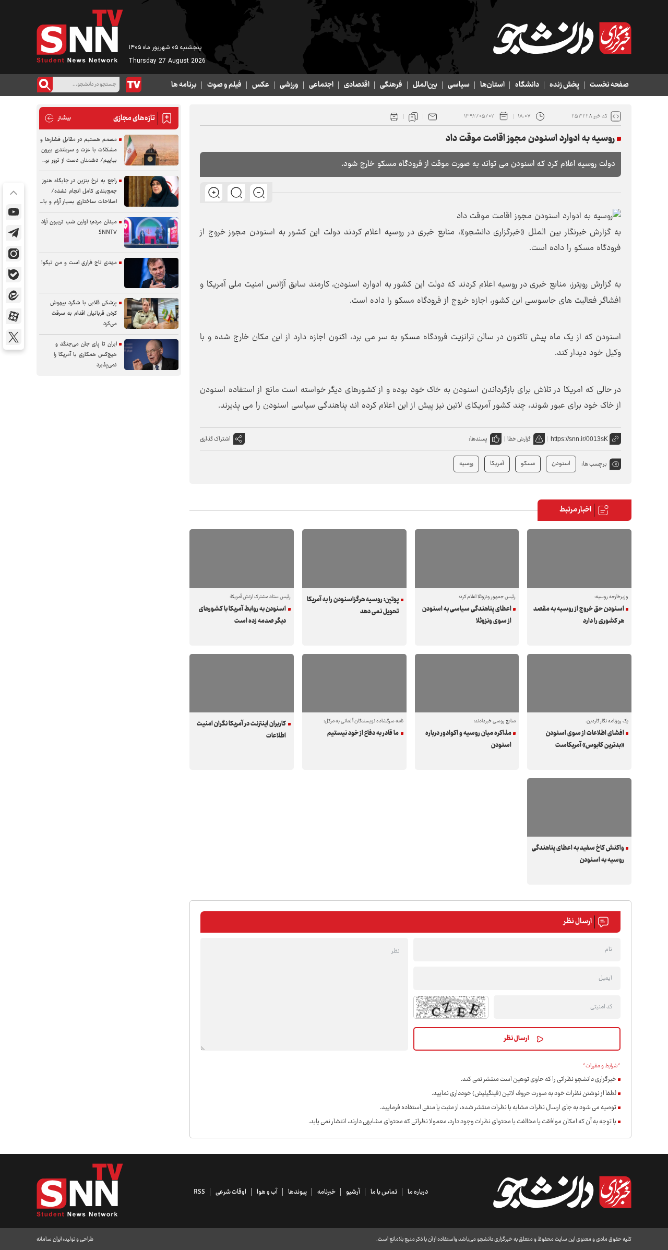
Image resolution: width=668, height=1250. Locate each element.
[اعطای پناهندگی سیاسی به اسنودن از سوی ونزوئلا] (467, 558)
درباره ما (418, 1192)
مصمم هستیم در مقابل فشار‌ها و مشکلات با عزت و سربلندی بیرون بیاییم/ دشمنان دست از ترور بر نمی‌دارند (78, 150)
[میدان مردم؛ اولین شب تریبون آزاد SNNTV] (151, 232)
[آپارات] (13, 316)
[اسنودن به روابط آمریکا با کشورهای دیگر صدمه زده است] (241, 558)
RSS (199, 1192)
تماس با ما (384, 1192)
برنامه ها (184, 85)
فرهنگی (391, 85)
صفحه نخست (609, 85)
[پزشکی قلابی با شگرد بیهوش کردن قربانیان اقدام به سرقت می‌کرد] (151, 313)
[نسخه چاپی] (394, 116)
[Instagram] (13, 253)
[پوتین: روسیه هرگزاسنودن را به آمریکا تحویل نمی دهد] (354, 558)
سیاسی (459, 85)
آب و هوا (267, 1192)
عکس (260, 85)
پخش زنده (564, 85)
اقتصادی (356, 85)
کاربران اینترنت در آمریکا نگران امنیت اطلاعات (241, 730)
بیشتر (57, 118)
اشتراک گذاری (215, 439)
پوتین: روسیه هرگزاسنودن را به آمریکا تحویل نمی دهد (353, 605)
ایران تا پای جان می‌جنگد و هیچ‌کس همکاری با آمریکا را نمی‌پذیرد (85, 354)
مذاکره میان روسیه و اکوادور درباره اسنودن (468, 739)
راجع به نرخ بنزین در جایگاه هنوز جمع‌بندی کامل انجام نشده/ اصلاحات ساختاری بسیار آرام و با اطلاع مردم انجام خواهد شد (79, 191)
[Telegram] (13, 233)
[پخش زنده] (133, 84)
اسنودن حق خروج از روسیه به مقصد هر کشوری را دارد (578, 615)
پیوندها (297, 1192)
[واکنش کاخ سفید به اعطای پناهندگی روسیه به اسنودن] (579, 807)
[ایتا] (13, 295)
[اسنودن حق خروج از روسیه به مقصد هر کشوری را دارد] (579, 558)
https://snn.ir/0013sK (579, 439)
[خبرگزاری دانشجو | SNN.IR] (562, 38)
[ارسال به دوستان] (432, 116)
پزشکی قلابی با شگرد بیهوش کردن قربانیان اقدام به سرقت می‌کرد (83, 313)
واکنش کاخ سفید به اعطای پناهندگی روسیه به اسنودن (578, 854)
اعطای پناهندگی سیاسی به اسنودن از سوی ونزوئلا (466, 615)
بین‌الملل (425, 85)
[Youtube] (13, 212)
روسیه (466, 463)
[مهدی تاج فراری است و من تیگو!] (151, 273)
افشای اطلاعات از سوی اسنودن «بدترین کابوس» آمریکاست (585, 739)
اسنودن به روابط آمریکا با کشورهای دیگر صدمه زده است (242, 615)
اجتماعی (321, 85)
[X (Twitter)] (13, 337)
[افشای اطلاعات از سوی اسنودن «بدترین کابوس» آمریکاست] (579, 683)
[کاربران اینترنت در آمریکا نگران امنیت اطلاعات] (241, 683)
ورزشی (289, 85)
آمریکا (497, 463)
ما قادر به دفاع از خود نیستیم (363, 733)
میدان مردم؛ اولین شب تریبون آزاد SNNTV (79, 227)
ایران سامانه (49, 1239)
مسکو (528, 463)
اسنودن (561, 463)
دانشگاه (527, 85)
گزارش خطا (519, 439)
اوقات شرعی (231, 1192)
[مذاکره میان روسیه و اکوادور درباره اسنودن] (467, 683)
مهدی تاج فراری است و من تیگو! (79, 263)
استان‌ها (492, 85)
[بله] (13, 274)
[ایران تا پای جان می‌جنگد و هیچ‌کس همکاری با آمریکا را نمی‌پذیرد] (151, 354)
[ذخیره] (413, 116)
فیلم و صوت (224, 85)
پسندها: (478, 439)
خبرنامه (326, 1192)
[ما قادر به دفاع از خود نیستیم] (354, 683)
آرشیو (353, 1192)
